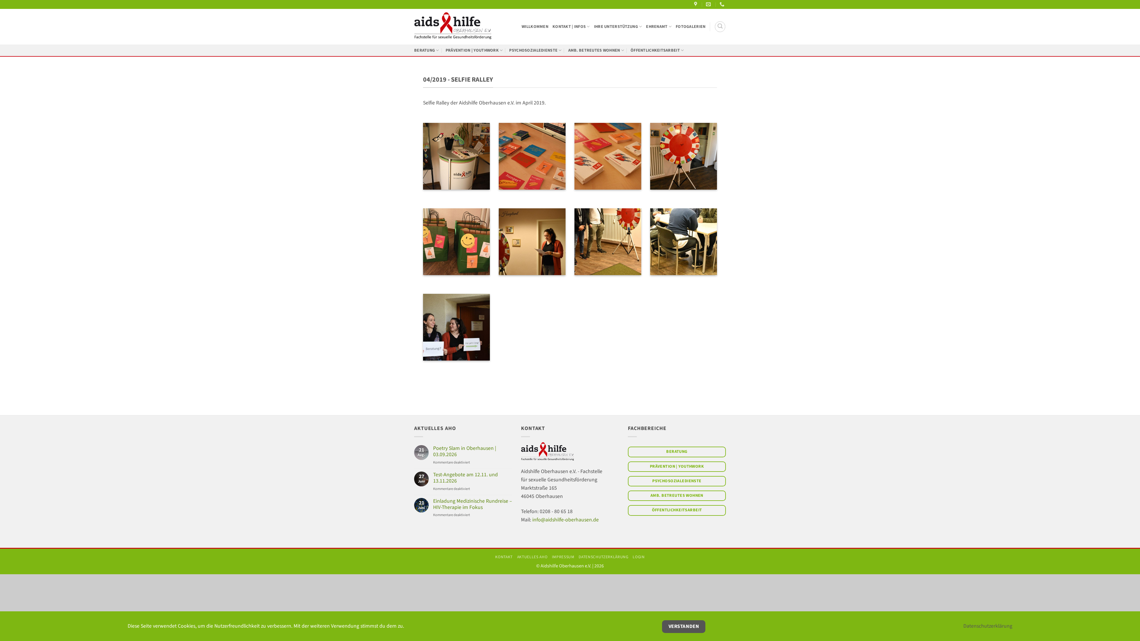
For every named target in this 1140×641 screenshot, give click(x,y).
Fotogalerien (690, 27)
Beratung (424, 50)
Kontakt (504, 557)
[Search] (720, 26)
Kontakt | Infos (569, 27)
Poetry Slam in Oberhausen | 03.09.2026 (464, 451)
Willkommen (535, 27)
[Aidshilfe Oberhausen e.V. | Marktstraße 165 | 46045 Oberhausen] (696, 4)
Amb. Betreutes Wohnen (594, 50)
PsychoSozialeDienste (533, 50)
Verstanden (684, 626)
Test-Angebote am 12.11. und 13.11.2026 (465, 478)
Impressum (563, 557)
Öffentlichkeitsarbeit (655, 50)
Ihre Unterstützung (616, 27)
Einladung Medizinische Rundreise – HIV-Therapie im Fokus (472, 504)
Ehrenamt (656, 27)
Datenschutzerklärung (603, 557)
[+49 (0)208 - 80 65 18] (723, 4)
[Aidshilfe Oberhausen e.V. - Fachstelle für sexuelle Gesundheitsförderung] (452, 27)
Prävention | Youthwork (472, 50)
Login (639, 557)
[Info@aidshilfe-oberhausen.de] (709, 4)
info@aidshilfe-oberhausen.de (565, 519)
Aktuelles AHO (532, 557)
